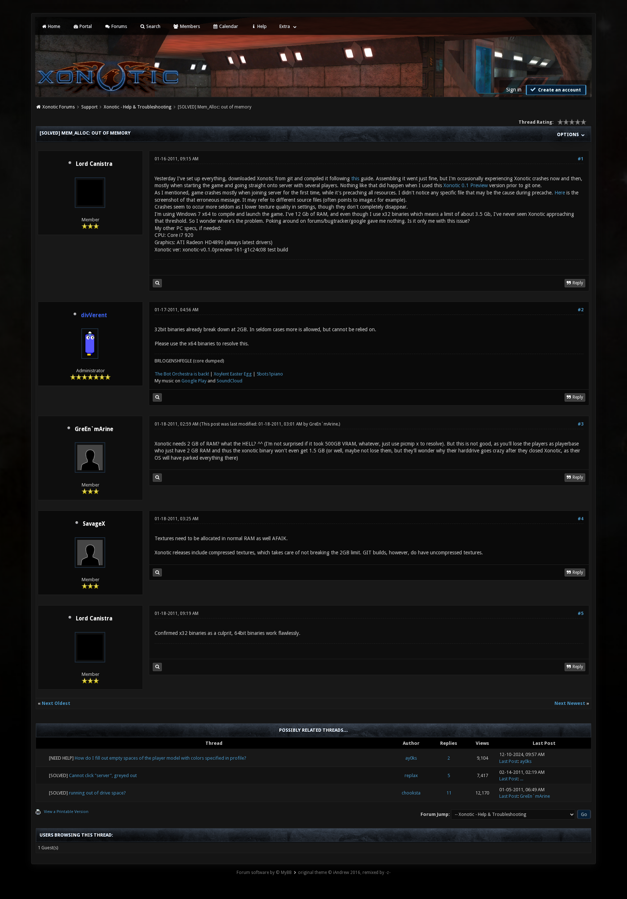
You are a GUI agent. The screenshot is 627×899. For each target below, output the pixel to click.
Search (152, 26)
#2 (580, 309)
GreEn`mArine (94, 429)
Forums (118, 26)
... (521, 778)
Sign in (513, 90)
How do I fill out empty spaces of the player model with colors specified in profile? (160, 758)
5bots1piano (270, 374)
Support (89, 107)
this (355, 178)
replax (411, 775)
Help (261, 26)
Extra (284, 26)
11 (448, 793)
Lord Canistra (94, 164)
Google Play (193, 380)
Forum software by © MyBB (264, 872)
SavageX (94, 524)
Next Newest (569, 703)
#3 (580, 424)
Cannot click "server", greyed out (103, 775)
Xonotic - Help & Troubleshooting (137, 107)
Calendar (228, 26)
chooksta (411, 793)
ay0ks (411, 758)
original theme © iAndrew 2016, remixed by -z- (344, 872)
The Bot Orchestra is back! (182, 374)
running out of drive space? (97, 793)
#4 (580, 518)
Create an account (559, 90)
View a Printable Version (66, 811)
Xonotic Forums (58, 107)
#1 (580, 158)
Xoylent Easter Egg (233, 374)
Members (189, 26)
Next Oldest (56, 703)
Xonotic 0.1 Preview (465, 185)
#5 (580, 613)
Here (559, 193)
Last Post (508, 761)
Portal (85, 26)
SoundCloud (229, 380)
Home (53, 26)
